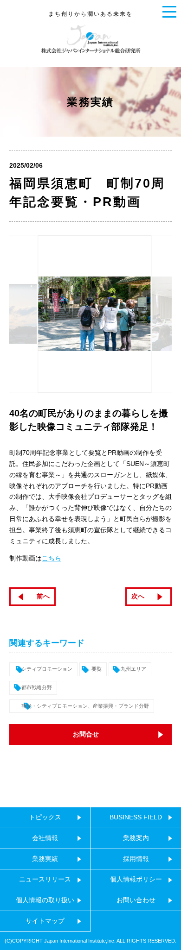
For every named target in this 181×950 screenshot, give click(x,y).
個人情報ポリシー (136, 879)
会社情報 (45, 838)
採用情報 (136, 858)
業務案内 (136, 838)
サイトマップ (45, 921)
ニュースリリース (45, 879)
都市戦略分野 (36, 687)
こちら (51, 558)
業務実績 (45, 858)
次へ (137, 596)
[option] (91, 314)
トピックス (45, 817)
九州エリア (133, 669)
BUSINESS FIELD (136, 817)
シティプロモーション (46, 669)
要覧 (96, 669)
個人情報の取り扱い (45, 900)
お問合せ (86, 734)
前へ (43, 596)
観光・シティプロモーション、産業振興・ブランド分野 (85, 706)
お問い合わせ (135, 900)
